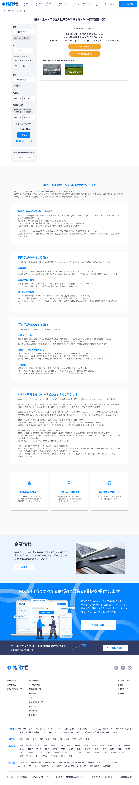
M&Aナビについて (64, 4)
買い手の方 (39, 4)
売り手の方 (27, 4)
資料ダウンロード (87, 4)
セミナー (98, 4)
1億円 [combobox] (15, 98)
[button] (22, 38)
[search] (106, 4)
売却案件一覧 (49, 4)
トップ (3, 11)
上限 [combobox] (27, 98)
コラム (74, 4)
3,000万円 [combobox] (29, 117)
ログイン (113, 4)
